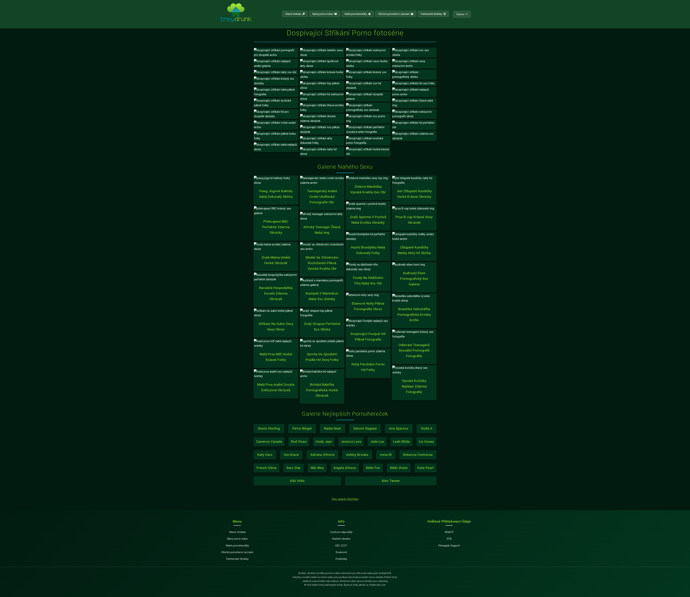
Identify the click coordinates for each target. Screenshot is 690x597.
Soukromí (341, 552)
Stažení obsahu (341, 538)
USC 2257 (341, 545)
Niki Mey (317, 468)
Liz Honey (426, 441)
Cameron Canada (269, 441)
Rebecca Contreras (418, 455)
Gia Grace (291, 455)
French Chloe (266, 468)
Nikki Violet (399, 468)
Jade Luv (377, 441)
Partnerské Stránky (432, 13)
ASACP (449, 532)
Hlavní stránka (293, 13)
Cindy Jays (323, 441)
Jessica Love (351, 441)
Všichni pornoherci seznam (394, 13)
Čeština (460, 14)
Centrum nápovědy (341, 532)
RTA (449, 538)
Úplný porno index (322, 13)
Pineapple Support (449, 545)
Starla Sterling (269, 428)
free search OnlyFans (345, 499)
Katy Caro (264, 455)
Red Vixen (299, 441)
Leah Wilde (401, 441)
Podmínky (341, 558)
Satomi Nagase (365, 428)
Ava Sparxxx (398, 428)
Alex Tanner (391, 481)
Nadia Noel (332, 428)
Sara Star (293, 468)
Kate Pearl (425, 468)
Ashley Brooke (357, 455)
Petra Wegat (302, 428)
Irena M (386, 455)
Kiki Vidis (297, 481)
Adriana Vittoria (322, 455)
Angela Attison (345, 468)
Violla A (426, 428)
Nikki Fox (373, 468)
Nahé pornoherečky (356, 13)
